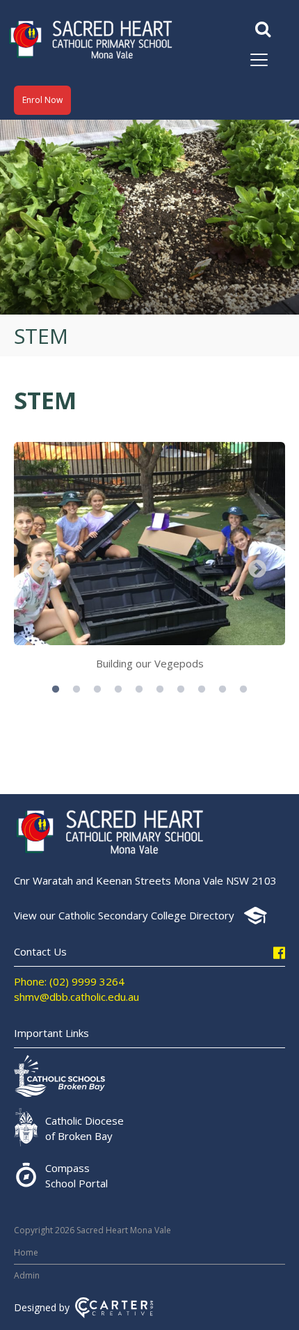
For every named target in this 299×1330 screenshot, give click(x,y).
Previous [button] (41, 569)
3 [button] (97, 690)
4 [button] (118, 690)
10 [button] (243, 690)
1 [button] (56, 690)
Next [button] (257, 569)
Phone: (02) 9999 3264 (69, 981)
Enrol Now (42, 100)
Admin (27, 1275)
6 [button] (160, 690)
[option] (149, 560)
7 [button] (181, 690)
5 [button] (139, 690)
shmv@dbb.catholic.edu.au (76, 997)
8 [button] (202, 690)
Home (26, 1252)
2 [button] (76, 690)
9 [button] (222, 690)
